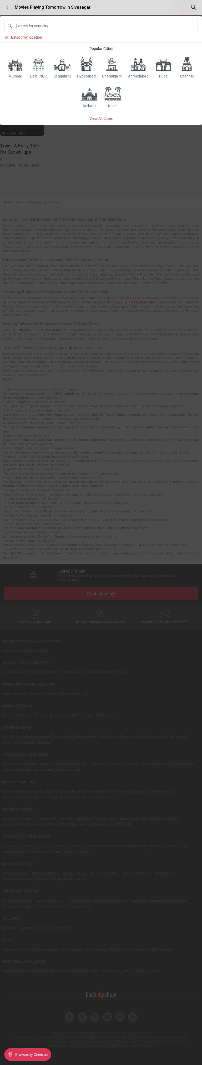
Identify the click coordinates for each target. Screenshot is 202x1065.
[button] (7, 7)
